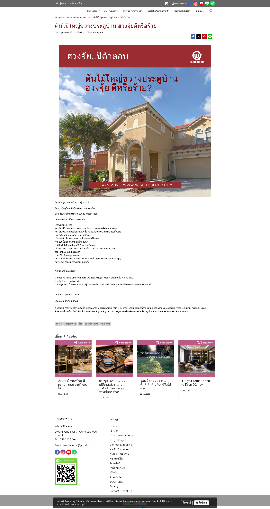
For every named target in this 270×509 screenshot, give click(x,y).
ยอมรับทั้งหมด (201, 502)
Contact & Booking (121, 444)
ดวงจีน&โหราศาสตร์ (132, 11)
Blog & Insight (118, 440)
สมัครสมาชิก (76, 3)
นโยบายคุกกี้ (80, 504)
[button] (211, 11)
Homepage (92, 11)
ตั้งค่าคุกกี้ (187, 502)
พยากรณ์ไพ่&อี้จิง (181, 11)
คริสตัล (114, 472)
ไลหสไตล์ (115, 463)
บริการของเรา (110, 11)
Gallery (114, 486)
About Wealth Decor (122, 435)
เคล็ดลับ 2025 (117, 467)
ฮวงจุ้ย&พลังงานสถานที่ (158, 11)
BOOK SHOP (117, 481)
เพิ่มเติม (198, 11)
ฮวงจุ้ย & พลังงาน (119, 454)
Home (113, 426)
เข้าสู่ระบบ (61, 3)
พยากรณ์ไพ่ (116, 458)
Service (114, 430)
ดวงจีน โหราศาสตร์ (120, 449)
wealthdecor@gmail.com (78, 445)
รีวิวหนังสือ (116, 477)
